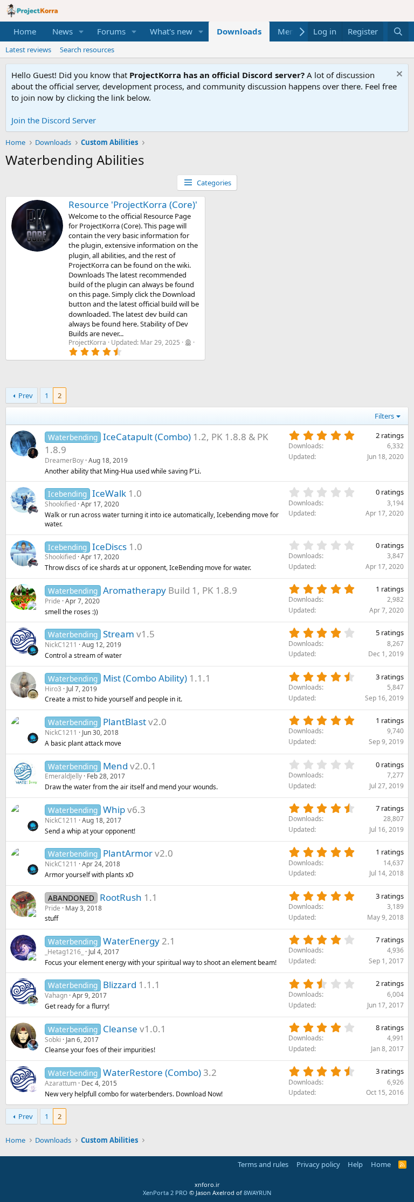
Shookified (60, 504)
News (62, 31)
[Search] (398, 31)
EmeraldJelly (63, 776)
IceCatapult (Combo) (147, 436)
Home (24, 31)
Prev (25, 395)
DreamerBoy (64, 460)
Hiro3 (53, 688)
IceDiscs (109, 546)
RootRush (121, 897)
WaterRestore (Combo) (152, 1072)
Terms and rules (263, 1164)
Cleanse (120, 1029)
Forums (111, 31)
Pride (52, 601)
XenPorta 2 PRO (165, 1193)
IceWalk (109, 493)
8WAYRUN (257, 1193)
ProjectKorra (87, 342)
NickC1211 (61, 644)
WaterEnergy (131, 941)
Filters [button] (384, 416)
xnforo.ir (207, 1184)
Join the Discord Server (53, 120)
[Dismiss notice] (398, 75)
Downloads (239, 31)
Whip (114, 809)
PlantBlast (124, 721)
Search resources (87, 49)
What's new (171, 31)
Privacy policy (318, 1164)
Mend (115, 766)
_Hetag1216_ (64, 951)
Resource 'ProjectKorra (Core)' (132, 204)
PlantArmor (128, 853)
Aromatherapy (134, 590)
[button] (81, 31)
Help (355, 1164)
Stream (118, 634)
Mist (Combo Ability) (145, 678)
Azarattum (61, 1083)
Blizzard (119, 984)
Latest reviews (28, 49)
